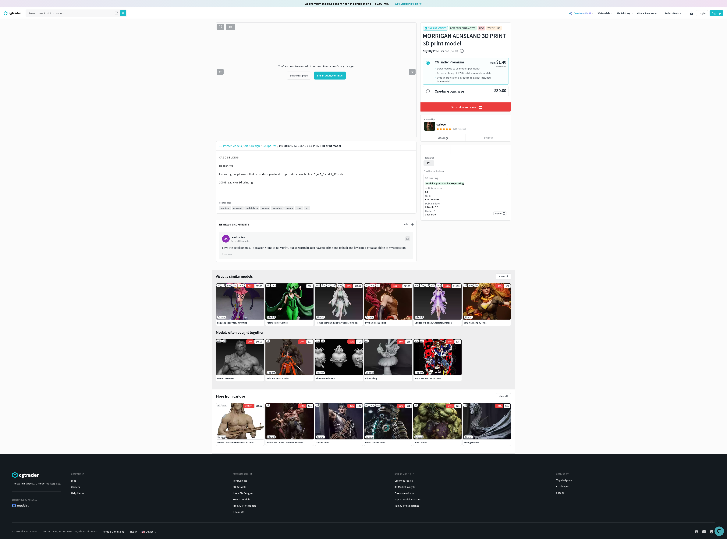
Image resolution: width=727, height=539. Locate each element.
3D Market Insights (405, 487)
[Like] (435, 149)
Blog (73, 480)
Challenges (562, 486)
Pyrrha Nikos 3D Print (375, 322)
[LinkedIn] (697, 532)
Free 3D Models (241, 499)
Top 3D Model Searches (408, 499)
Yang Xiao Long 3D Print (475, 322)
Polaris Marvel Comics (277, 322)
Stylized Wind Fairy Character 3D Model (433, 322)
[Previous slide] (220, 72)
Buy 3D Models (241, 474)
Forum (560, 492)
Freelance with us (404, 493)
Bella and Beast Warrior (278, 378)
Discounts (238, 512)
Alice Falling (371, 378)
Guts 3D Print (322, 442)
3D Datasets (239, 487)
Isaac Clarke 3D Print (375, 442)
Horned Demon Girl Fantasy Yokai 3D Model (336, 322)
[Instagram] (712, 532)
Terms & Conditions (113, 531)
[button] (116, 13)
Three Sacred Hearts (325, 378)
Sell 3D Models (403, 474)
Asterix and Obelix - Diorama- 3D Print (285, 442)
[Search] (123, 13)
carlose (441, 124)
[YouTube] (704, 532)
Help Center (78, 493)
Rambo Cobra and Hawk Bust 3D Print (235, 442)
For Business (240, 480)
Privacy (133, 531)
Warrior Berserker (225, 378)
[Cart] (692, 13)
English (147, 532)
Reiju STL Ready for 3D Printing (232, 322)
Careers (75, 487)
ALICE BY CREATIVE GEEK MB (428, 378)
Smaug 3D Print (471, 442)
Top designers (564, 480)
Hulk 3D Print (420, 442)
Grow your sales (404, 480)
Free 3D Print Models (244, 505)
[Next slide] (412, 72)
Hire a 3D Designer (243, 493)
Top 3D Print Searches (407, 505)
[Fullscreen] (220, 27)
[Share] (496, 149)
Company (76, 474)
